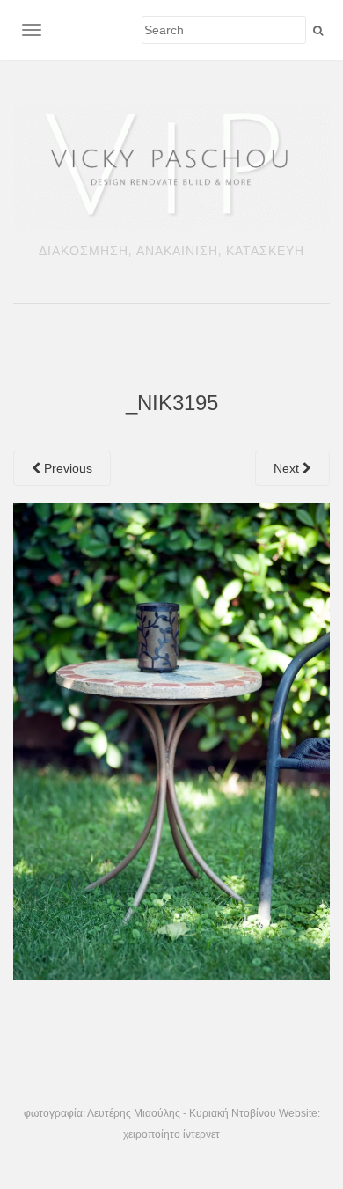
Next (288, 468)
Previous (66, 468)
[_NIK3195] (171, 740)
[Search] (318, 31)
